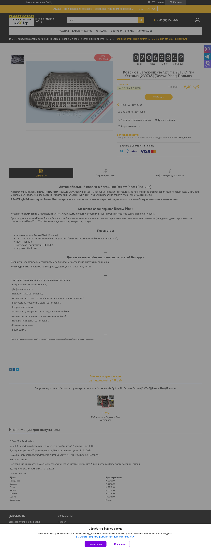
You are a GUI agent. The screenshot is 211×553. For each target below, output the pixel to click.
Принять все (95, 544)
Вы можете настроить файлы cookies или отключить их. (104, 537)
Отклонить (119, 544)
